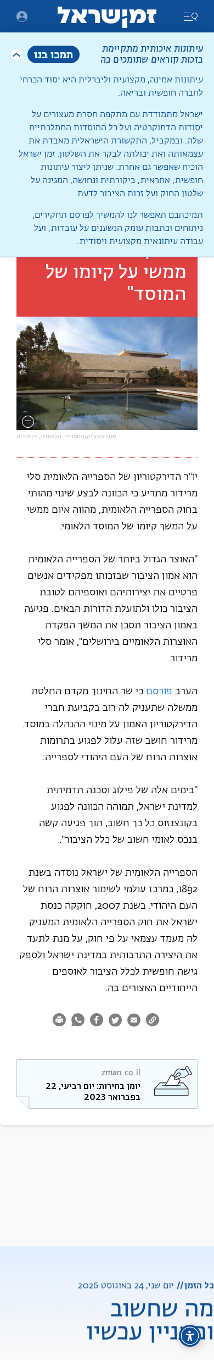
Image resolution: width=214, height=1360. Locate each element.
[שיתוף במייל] (134, 1021)
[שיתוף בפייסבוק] (96, 1021)
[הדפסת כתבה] (61, 1021)
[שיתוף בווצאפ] (78, 1021)
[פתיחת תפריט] (21, 16)
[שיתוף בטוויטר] (115, 1021)
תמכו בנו (53, 54)
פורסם (159, 691)
